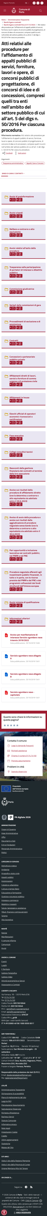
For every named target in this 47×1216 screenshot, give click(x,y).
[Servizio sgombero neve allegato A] (6, 655)
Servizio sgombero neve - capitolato (22, 693)
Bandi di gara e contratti (12, 22)
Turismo (4, 915)
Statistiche (5, 1143)
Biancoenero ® (18, 1206)
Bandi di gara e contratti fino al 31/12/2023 (19, 24)
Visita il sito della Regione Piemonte (15, 1160)
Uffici (3, 837)
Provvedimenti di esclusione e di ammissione (25, 323)
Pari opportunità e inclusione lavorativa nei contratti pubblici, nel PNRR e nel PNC (25, 553)
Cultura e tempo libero (10, 888)
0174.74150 (9, 997)
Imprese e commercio (9, 900)
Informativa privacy (9, 1124)
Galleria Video (6, 976)
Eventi (4, 961)
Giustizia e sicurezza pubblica (12, 896)
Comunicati (5, 944)
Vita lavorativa (7, 919)
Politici (4, 852)
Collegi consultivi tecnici (21, 451)
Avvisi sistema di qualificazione (24, 602)
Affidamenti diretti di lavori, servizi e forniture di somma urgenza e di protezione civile (23, 378)
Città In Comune (31, 1200)
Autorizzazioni (7, 881)
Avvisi (3, 948)
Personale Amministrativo (11, 848)
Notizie (4, 932)
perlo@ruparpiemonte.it (16, 1011)
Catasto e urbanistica (9, 885)
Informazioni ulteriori (20, 618)
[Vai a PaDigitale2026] (16, 817)
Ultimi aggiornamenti (9, 1139)
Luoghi (4, 965)
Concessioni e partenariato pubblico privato (22, 358)
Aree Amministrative (9, 833)
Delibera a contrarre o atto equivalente (22, 230)
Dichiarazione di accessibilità (12, 1093)
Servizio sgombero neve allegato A (25, 657)
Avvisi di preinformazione (22, 196)
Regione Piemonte (9, 3)
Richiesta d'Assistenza (10, 1112)
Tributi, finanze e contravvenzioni (14, 911)
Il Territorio (5, 969)
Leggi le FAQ (6, 1101)
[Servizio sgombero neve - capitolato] (6, 692)
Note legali (5, 1128)
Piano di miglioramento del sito (13, 1097)
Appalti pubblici (7, 877)
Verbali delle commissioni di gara (25, 305)
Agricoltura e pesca (9, 865)
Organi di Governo (8, 829)
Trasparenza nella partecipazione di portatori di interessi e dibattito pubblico (26, 269)
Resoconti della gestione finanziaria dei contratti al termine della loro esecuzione (26, 470)
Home (3, 19)
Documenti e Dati (8, 840)
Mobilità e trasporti (9, 904)
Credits (4, 1135)
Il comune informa (8, 940)
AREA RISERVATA (23, 1212)
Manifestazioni (7, 936)
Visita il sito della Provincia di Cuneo (15, 1164)
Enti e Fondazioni (8, 844)
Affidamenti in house (19, 397)
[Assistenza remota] (40, 1200)
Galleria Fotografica (9, 973)
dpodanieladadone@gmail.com (19, 1075)
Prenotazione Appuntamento (13, 1105)
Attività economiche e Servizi (13, 980)
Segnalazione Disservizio (11, 1108)
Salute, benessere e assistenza (13, 908)
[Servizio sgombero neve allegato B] (6, 674)
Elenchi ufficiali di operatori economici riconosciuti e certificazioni (23, 416)
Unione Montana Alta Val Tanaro (14, 1168)
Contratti (14, 340)
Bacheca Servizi (7, 1116)
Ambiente (5, 869)
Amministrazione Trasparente (18, 19)
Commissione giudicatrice (22, 288)
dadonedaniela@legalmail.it (16, 1077)
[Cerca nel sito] (40, 11)
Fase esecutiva (17, 435)
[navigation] (4, 10)
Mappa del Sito (7, 1147)
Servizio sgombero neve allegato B (25, 675)
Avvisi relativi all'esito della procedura (23, 249)
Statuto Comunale (8, 1120)
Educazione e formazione (11, 892)
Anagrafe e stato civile (10, 873)
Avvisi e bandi (16, 212)
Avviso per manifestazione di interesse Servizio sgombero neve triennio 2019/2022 (26, 637)
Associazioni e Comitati (10, 984)
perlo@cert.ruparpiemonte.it (18, 1008)
